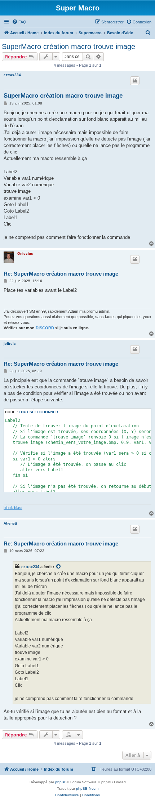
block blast (13, 507)
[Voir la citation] (59, 566)
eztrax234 (12, 75)
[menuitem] (19, 22)
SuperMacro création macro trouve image (68, 46)
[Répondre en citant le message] (135, 80)
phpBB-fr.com (87, 788)
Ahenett (10, 523)
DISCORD (45, 328)
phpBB (61, 782)
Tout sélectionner (38, 412)
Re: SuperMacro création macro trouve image (61, 274)
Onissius (25, 253)
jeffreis (10, 344)
